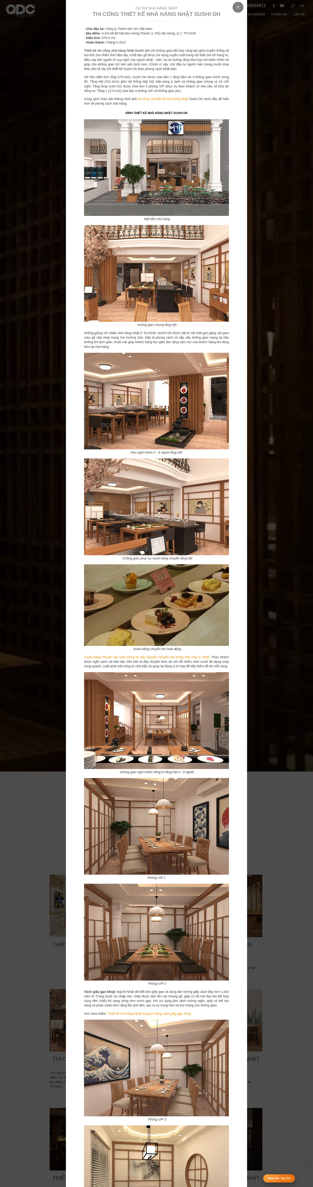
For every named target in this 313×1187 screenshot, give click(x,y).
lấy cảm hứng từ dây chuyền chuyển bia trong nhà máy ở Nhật (160, 657)
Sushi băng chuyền (98, 657)
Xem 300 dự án (279, 1178)
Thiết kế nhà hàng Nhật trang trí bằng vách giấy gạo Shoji (149, 1014)
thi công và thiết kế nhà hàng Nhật (162, 99)
